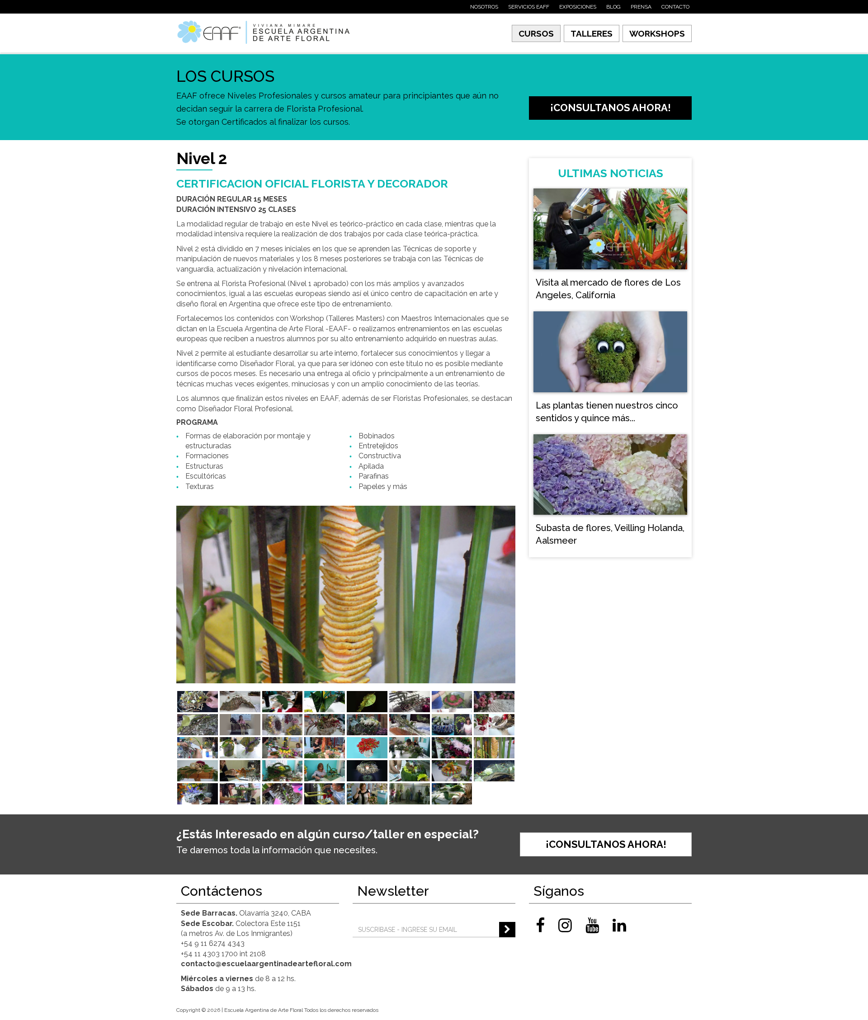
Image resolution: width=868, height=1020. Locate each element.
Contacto (675, 7)
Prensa (641, 7)
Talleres (592, 33)
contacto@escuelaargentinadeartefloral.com (266, 963)
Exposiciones (577, 7)
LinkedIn (619, 925)
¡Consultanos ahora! (610, 107)
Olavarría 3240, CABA (246, 913)
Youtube (592, 925)
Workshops (657, 33)
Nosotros (484, 7)
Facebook (540, 925)
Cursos (536, 33)
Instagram (565, 925)
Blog (613, 7)
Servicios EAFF (528, 7)
